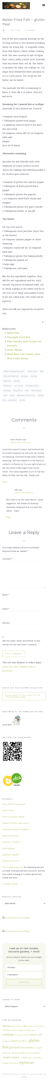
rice (21, 1058)
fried (12, 395)
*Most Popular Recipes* (14, 371)
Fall (41, 371)
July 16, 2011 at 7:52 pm (20, 442)
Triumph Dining (9, 884)
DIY (40, 1035)
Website (6, 623)
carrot (37, 1026)
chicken (6, 1030)
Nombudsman (8, 848)
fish (27, 390)
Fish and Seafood (11, 376)
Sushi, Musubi (14, 350)
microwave (16, 1053)
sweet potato (13, 1063)
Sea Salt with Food (10, 861)
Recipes (24, 376)
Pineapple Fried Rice (18, 337)
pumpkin (36, 1053)
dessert (34, 1035)
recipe (22, 400)
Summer (7, 381)
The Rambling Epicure (12, 867)
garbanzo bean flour (26, 395)
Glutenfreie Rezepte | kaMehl (15, 829)
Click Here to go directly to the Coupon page (22, 696)
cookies (33, 1030)
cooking (6, 390)
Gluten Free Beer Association (15, 823)
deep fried (17, 390)
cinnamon (21, 1030)
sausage (34, 1058)
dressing (4, 1041)
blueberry (19, 1026)
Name (6, 595)
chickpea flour (32, 386)
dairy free (27, 1035)
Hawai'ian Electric (10, 836)
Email (5, 609)
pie (22, 1053)
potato (30, 1053)
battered (7, 386)
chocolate (14, 1030)
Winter (17, 381)
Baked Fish (13, 333)
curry (16, 1035)
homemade (26, 1047)
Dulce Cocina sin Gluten (13, 817)
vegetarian (26, 1063)
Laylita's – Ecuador (10, 842)
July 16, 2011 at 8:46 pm (23, 492)
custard (20, 1035)
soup (39, 1057)
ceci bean (18, 386)
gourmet (13, 400)
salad (25, 1057)
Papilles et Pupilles (10, 855)
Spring (34, 376)
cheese (41, 1026)
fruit (19, 1041)
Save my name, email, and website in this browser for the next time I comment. (21, 643)
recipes (15, 1057)
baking (6, 1026)
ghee (26, 1041)
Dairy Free (32, 371)
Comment (7, 559)
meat (9, 1053)
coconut (27, 1030)
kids (35, 1048)
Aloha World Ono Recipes (13, 804)
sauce (30, 1058)
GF (23, 1041)
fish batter (36, 390)
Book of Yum (8, 810)
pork (25, 1053)
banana (13, 1026)
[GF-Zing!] (16, 7)
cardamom (31, 1026)
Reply (4, 482)
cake (25, 1026)
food (5, 395)
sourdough (5, 1063)
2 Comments (30, 30)
